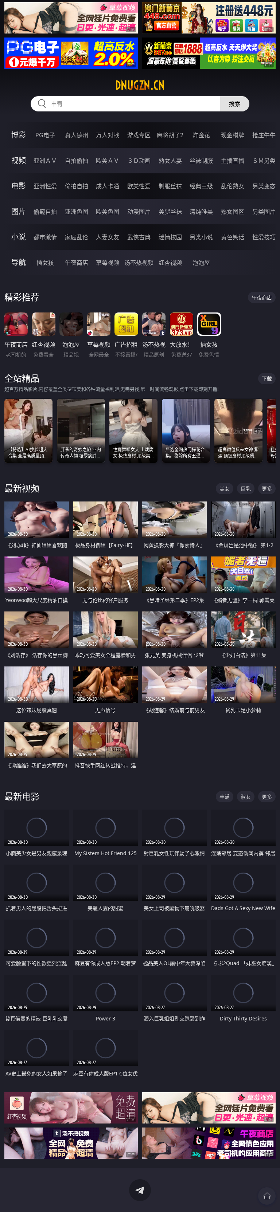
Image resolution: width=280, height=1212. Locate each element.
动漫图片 (139, 212)
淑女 (246, 796)
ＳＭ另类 (264, 161)
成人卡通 (107, 186)
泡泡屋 (201, 263)
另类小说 (201, 237)
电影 (18, 186)
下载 (267, 378)
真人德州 (76, 135)
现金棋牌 (232, 135)
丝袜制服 (201, 161)
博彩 (18, 135)
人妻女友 (107, 237)
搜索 (235, 104)
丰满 (224, 796)
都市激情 (45, 237)
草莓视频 (107, 263)
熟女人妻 (170, 161)
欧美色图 (107, 212)
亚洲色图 (76, 212)
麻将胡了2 (170, 135)
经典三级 (201, 186)
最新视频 (21, 488)
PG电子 (45, 135)
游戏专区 (139, 135)
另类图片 (264, 212)
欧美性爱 (139, 186)
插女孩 (45, 263)
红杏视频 (170, 263)
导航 (18, 262)
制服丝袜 (170, 186)
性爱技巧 (264, 237)
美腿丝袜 (170, 212)
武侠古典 (139, 237)
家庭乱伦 (76, 237)
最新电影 (21, 796)
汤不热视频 (138, 263)
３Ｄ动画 (139, 161)
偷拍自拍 (76, 186)
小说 (18, 237)
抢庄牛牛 (264, 135)
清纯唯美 (201, 212)
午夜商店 (76, 263)
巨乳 (246, 488)
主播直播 (232, 161)
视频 (18, 160)
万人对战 (107, 135)
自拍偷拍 (76, 161)
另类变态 (264, 186)
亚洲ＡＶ (45, 161)
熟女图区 (232, 212)
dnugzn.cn (140, 85)
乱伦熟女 (232, 186)
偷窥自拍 (45, 212)
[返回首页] (267, 1196)
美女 (224, 488)
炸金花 (201, 135)
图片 (18, 211)
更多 (267, 488)
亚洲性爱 (45, 186)
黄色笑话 (232, 237)
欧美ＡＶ (107, 161)
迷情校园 (170, 237)
